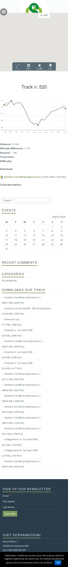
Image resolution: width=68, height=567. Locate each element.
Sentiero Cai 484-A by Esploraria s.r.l (23, 341)
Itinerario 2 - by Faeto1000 (18, 330)
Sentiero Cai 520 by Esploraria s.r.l (23, 176)
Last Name (8, 507)
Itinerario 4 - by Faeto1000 (18, 363)
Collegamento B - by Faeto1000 (21, 450)
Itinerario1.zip (11, 319)
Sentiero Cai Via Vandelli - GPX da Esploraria (27, 308)
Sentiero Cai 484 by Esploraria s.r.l (22, 297)
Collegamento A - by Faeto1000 (21, 439)
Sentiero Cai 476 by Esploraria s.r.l (22, 373)
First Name (9, 501)
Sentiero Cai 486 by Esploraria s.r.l (22, 384)
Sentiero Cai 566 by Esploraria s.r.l (22, 428)
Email (7, 495)
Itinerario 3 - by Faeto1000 (18, 352)
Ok (58, 563)
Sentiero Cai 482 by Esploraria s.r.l (22, 461)
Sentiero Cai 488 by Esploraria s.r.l (22, 417)
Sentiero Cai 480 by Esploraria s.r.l (22, 395)
